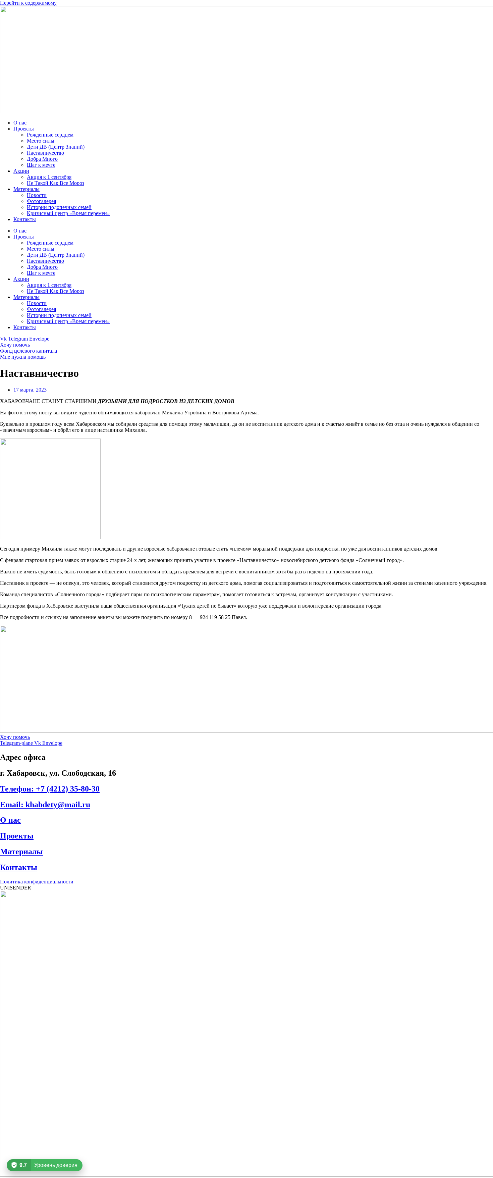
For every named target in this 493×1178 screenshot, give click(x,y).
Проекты (23, 129)
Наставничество (45, 153)
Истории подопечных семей (59, 207)
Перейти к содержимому (28, 3)
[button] (15, 887)
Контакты (24, 219)
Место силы (40, 141)
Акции (21, 171)
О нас (19, 122)
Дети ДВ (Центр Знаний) (56, 147)
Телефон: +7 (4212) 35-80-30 (50, 788)
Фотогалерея (41, 201)
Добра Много (42, 159)
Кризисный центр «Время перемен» (68, 213)
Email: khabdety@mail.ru (45, 804)
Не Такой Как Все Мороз (55, 183)
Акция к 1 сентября (49, 177)
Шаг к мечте (41, 165)
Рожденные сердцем (50, 135)
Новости (37, 195)
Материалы (26, 189)
